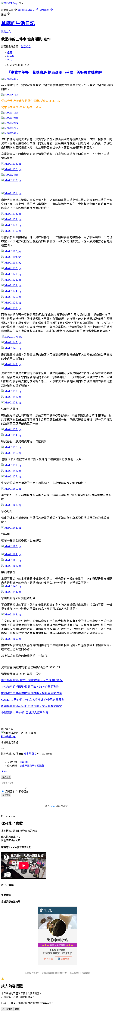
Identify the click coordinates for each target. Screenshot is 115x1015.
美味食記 (24, 762)
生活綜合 (26, 46)
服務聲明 (86, 973)
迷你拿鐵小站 (8, 736)
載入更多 (6, 777)
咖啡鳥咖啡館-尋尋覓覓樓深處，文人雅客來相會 (31, 706)
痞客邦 (27, 753)
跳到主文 (6, 31)
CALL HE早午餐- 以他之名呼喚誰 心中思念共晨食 (32, 699)
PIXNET (35, 973)
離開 (17, 1009)
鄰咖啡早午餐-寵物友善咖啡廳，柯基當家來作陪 (31, 693)
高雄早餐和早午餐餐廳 (32, 765)
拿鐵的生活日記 (18, 23)
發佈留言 (6, 795)
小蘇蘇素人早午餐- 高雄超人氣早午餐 (24, 712)
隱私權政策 (74, 973)
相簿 (9, 52)
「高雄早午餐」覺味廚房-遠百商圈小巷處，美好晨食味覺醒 (54, 72)
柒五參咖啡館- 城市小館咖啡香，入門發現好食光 (32, 680)
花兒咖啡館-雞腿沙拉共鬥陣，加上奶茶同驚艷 (30, 686)
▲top (4, 771)
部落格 (10, 56)
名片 (9, 59)
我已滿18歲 (7, 1009)
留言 (34, 753)
